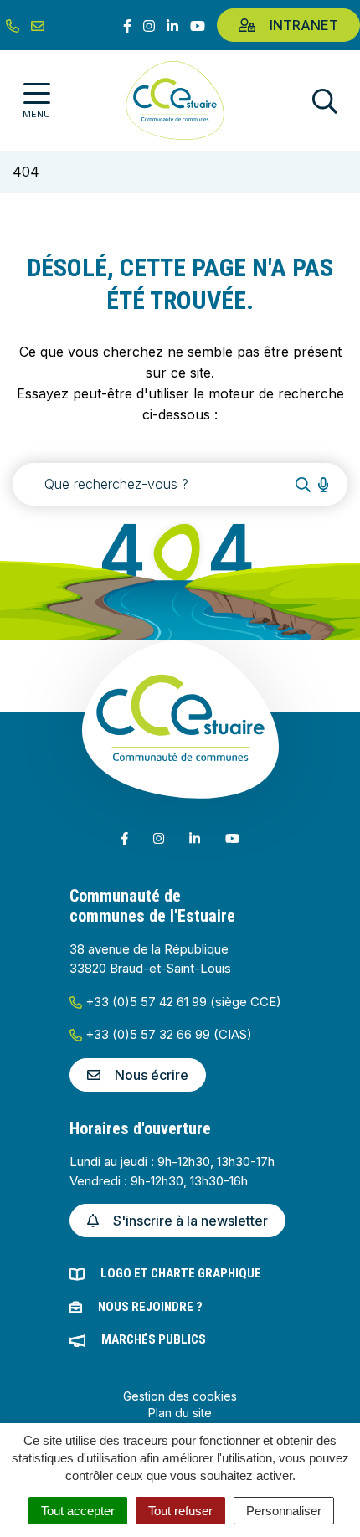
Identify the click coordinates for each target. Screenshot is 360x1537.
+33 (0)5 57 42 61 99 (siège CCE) (181, 1002)
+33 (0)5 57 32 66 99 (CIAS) (167, 1034)
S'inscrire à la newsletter (190, 1220)
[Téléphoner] (12, 25)
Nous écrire (151, 1075)
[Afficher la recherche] (324, 101)
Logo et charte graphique (180, 1273)
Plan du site (180, 1413)
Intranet (304, 25)
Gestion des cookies (180, 1396)
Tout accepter (78, 1511)
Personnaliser (283, 1511)
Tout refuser (180, 1511)
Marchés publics (153, 1339)
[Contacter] (37, 25)
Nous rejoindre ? (150, 1306)
